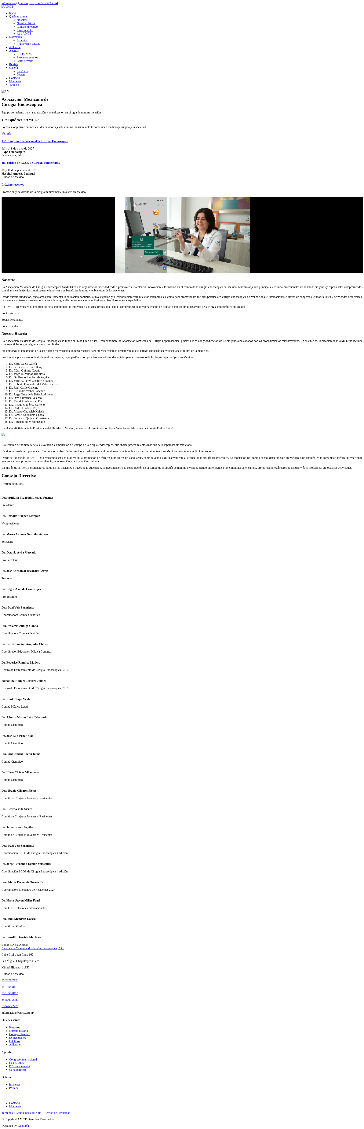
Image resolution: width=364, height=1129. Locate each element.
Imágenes (22, 71)
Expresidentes (25, 30)
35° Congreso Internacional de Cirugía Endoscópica (35, 141)
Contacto (14, 78)
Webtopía (23, 1125)
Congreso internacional (23, 1059)
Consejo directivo (27, 26)
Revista (13, 64)
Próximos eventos (27, 57)
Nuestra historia (26, 23)
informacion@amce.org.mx (18, 3)
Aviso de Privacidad (58, 1112)
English (14, 84)
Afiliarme (14, 47)
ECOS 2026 (24, 54)
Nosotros (22, 19)
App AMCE (24, 33)
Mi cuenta (15, 81)
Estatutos (22, 40)
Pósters (21, 74)
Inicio (12, 13)
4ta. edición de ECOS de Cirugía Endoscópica (31, 162)
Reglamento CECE (28, 43)
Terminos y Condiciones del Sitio (21, 1112)
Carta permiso (25, 60)
